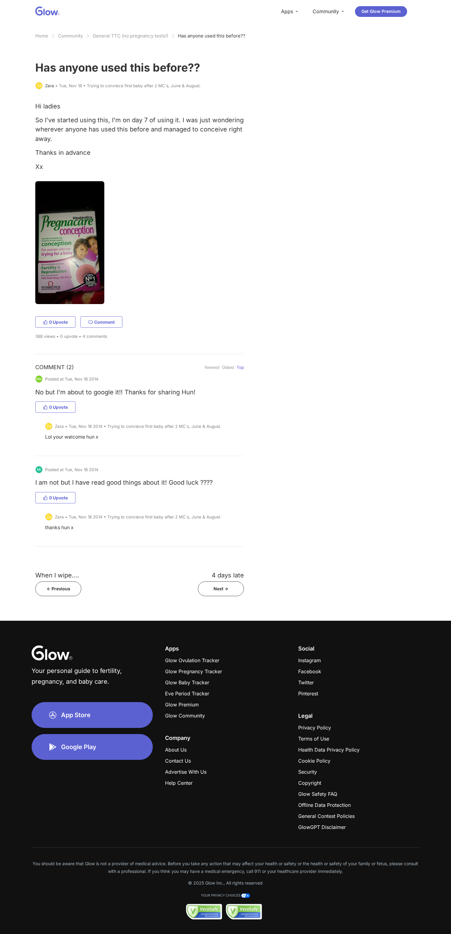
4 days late (228, 575)
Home (41, 36)
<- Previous (58, 588)
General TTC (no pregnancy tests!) (130, 36)
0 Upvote (58, 322)
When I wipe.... (57, 575)
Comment (104, 322)
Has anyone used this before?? (211, 36)
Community (70, 36)
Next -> (221, 588)
